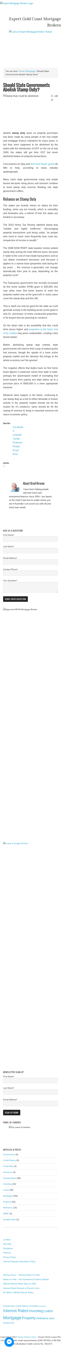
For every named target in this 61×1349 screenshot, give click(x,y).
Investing (7, 1184)
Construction (9, 1154)
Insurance (7, 1172)
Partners (7, 1253)
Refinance (8, 1207)
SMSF (6, 1213)
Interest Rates (9, 1178)
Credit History (9, 1160)
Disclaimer (8, 1248)
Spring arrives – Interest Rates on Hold (21, 1275)
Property (7, 1202)
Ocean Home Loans (26, 1337)
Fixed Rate (8, 1166)
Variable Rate (9, 1219)
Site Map (7, 1244)
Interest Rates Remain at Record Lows (21, 1288)
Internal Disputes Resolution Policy (19, 1261)
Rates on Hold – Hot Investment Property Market (26, 1279)
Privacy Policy (9, 1257)
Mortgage (7, 1196)
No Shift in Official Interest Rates (18, 1292)
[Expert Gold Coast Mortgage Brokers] (16, 3)
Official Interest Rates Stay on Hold (19, 1283)
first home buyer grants (43, 164)
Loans (6, 1190)
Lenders (7, 1239)
